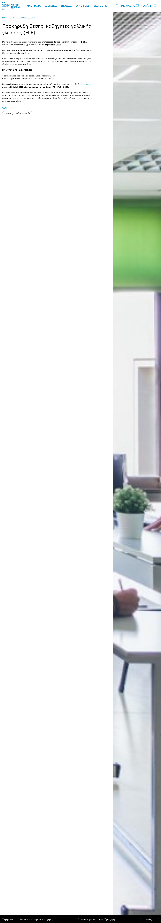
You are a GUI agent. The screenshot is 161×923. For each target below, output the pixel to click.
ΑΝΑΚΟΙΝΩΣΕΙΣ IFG (26, 18)
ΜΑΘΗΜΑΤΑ (34, 6)
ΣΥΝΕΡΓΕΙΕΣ (82, 6)
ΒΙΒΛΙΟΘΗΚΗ (101, 6)
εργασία (8, 113)
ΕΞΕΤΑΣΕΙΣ (51, 6)
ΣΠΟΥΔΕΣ (66, 6)
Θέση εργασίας (23, 113)
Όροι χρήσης (110, 919)
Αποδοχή (149, 919)
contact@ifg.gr (87, 84)
